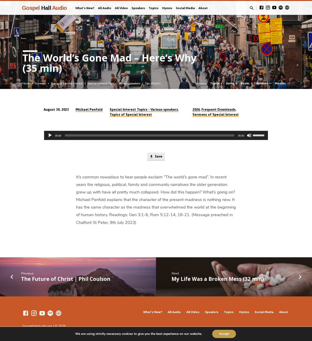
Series (230, 83)
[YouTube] (274, 7)
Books (245, 83)
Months (280, 83)
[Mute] (249, 135)
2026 (196, 109)
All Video (121, 8)
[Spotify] (280, 7)
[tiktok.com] (287, 7)
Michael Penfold (89, 109)
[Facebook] (261, 7)
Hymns (167, 8)
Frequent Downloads (218, 109)
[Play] (50, 135)
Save (158, 156)
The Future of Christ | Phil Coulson (65, 278)
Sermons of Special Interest (216, 114)
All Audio (104, 8)
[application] (156, 135)
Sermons (40, 83)
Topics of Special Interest (67, 83)
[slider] (259, 135)
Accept (224, 334)
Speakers (138, 8)
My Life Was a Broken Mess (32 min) (218, 278)
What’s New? (84, 8)
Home (26, 83)
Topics (154, 8)
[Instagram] (267, 7)
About (203, 8)
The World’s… (154, 83)
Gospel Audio (44, 8)
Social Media (185, 8)
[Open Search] (251, 8)
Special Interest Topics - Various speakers (113, 83)
